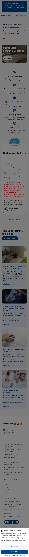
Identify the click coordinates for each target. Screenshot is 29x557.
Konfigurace (14, 547)
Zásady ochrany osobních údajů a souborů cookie (14, 555)
